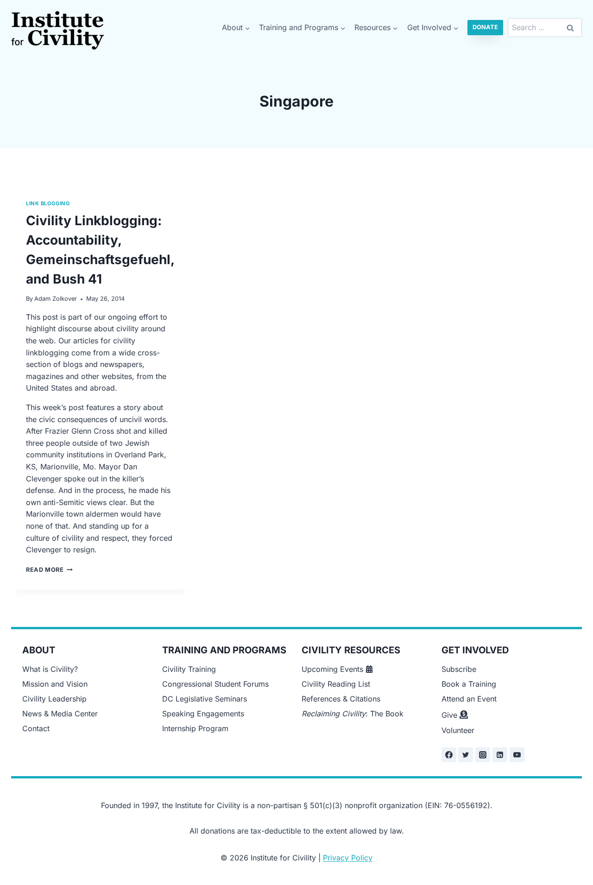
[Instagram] (482, 754)
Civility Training (189, 669)
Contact (36, 728)
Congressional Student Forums (215, 684)
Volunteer (458, 730)
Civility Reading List (336, 684)
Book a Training (469, 684)
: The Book (353, 713)
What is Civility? (50, 669)
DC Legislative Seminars (204, 698)
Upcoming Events (332, 669)
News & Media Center (60, 713)
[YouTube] (517, 754)
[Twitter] (465, 754)
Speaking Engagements (203, 713)
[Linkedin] (499, 754)
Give (449, 715)
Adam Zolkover (55, 298)
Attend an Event (469, 698)
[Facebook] (449, 754)
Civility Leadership (54, 698)
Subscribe (459, 669)
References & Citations (341, 698)
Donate (485, 27)
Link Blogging (47, 203)
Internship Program (195, 728)
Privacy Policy (347, 857)
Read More (49, 569)
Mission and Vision (55, 684)
